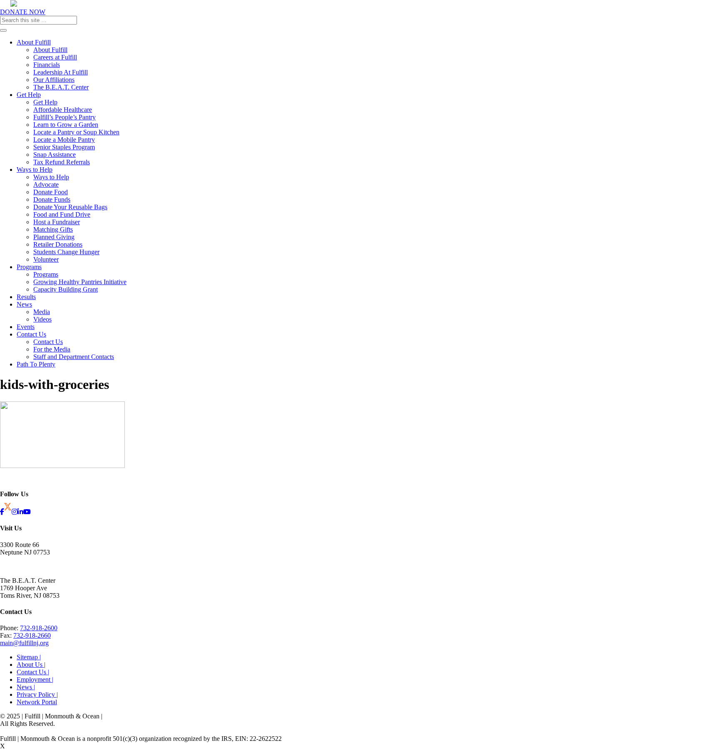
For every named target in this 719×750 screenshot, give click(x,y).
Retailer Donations (57, 244)
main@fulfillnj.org (24, 642)
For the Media (51, 349)
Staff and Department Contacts (73, 356)
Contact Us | (33, 672)
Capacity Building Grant (65, 289)
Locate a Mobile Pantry (64, 139)
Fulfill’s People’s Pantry (64, 117)
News (24, 304)
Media (41, 311)
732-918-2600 (38, 627)
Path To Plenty (36, 364)
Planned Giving (53, 236)
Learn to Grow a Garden (65, 124)
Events (26, 326)
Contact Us (31, 334)
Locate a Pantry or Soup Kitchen (76, 132)
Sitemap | (29, 657)
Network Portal (37, 701)
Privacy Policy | (37, 694)
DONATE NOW (22, 11)
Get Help (29, 94)
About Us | (31, 664)
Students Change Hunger (66, 251)
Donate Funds (51, 199)
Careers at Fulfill (55, 57)
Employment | (35, 679)
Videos (42, 319)
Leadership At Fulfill (60, 72)
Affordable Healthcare (62, 109)
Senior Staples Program (64, 147)
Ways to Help (34, 169)
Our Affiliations (53, 79)
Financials (46, 64)
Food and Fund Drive (61, 214)
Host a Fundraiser (56, 221)
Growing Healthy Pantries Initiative (79, 281)
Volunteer (46, 259)
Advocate (46, 184)
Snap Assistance (54, 154)
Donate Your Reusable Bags (70, 206)
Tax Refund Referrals (61, 162)
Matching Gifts (53, 229)
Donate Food (50, 192)
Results (26, 296)
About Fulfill (34, 42)
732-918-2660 (32, 635)
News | (26, 687)
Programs (29, 266)
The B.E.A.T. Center (61, 87)
